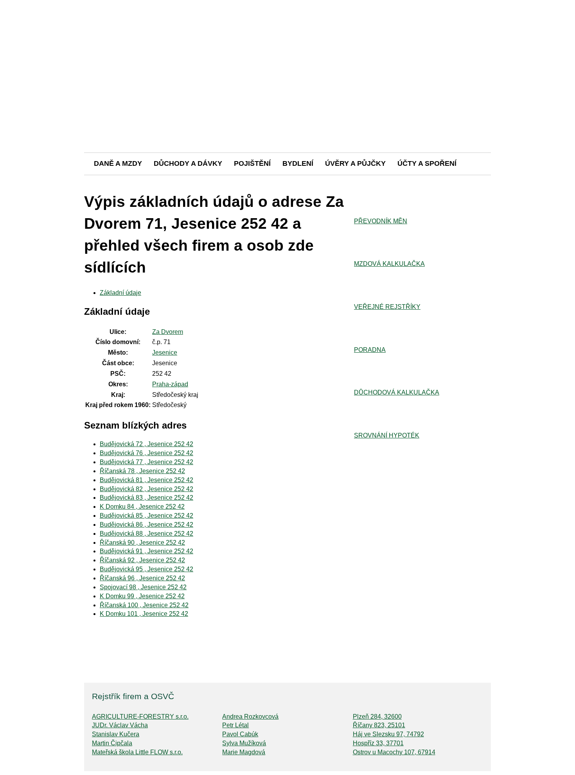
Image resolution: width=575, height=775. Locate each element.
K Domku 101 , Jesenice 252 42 (144, 613)
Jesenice (164, 352)
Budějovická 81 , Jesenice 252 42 (146, 480)
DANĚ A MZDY (118, 163)
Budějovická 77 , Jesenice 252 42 (146, 462)
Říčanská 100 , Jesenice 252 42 (144, 605)
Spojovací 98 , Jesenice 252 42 (143, 587)
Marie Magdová (243, 752)
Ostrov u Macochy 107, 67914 (394, 752)
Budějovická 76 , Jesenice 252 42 (146, 453)
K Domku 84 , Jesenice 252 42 (142, 506)
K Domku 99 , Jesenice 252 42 (142, 596)
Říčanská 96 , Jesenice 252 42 (142, 578)
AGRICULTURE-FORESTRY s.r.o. (140, 716)
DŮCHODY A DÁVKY (188, 163)
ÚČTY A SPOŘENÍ (426, 163)
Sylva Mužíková (244, 743)
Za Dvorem (167, 331)
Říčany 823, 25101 (379, 725)
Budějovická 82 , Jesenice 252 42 (146, 489)
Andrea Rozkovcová (250, 716)
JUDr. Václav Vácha (120, 725)
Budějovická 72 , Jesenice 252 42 (146, 444)
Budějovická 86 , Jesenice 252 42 (146, 524)
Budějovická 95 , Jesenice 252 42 (146, 569)
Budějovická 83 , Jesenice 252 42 (146, 497)
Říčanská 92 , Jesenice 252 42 (142, 560)
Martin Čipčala (112, 743)
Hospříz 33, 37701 (378, 743)
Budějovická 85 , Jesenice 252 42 (146, 515)
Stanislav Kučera (115, 734)
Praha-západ (170, 384)
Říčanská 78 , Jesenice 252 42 (142, 471)
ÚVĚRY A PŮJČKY (355, 163)
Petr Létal (235, 725)
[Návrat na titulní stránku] (287, 125)
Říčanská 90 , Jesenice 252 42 (142, 542)
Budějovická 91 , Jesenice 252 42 (146, 551)
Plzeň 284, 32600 (377, 716)
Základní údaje (120, 292)
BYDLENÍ (297, 163)
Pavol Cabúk (240, 734)
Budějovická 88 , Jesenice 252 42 (146, 533)
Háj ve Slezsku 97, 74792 (388, 734)
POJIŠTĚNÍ (252, 163)
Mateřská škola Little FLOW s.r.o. (137, 752)
